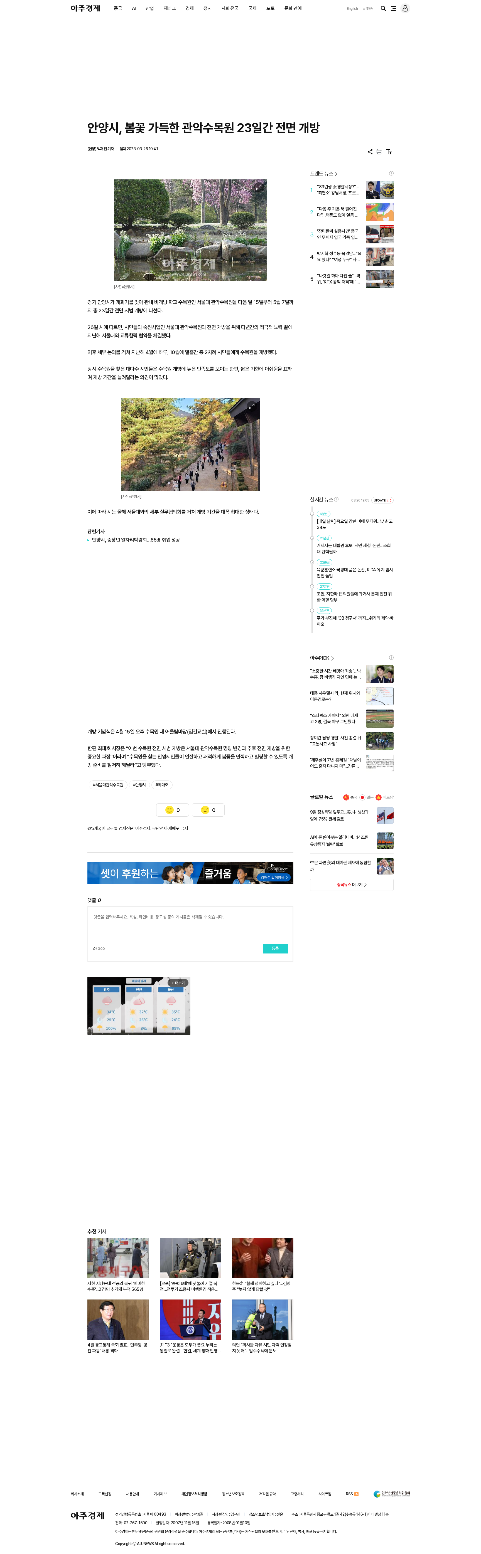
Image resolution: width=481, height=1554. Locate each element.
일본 (370, 797)
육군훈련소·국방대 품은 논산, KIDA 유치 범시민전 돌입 (355, 573)
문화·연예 (293, 8)
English (352, 8)
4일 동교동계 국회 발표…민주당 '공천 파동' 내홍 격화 (117, 1347)
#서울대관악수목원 (108, 784)
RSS (349, 1494)
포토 (270, 8)
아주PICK (319, 658)
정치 (207, 8)
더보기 (336, 886)
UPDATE (380, 500)
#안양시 (139, 784)
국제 (253, 8)
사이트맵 (324, 1494)
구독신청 (104, 1494)
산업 (150, 8)
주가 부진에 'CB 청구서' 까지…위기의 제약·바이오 (355, 621)
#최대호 (162, 784)
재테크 (170, 8)
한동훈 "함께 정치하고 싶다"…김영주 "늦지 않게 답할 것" (261, 1286)
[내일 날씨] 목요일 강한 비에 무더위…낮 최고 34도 (354, 524)
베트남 (388, 797)
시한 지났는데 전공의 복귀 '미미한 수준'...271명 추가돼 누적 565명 (116, 1286)
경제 (190, 8)
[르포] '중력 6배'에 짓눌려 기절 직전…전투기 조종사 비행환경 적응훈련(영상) (189, 1286)
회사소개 (77, 1494)
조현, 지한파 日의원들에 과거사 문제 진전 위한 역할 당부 (354, 597)
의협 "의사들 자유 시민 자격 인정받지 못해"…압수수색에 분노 (261, 1347)
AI (134, 8)
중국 (118, 8)
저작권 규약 (267, 1494)
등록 (275, 948)
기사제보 (160, 1494)
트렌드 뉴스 (321, 174)
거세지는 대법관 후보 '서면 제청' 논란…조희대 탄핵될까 (354, 548)
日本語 (367, 8)
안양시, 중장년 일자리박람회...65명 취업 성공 (136, 540)
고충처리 (297, 1494)
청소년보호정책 (233, 1494)
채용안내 (132, 1494)
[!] (391, 173)
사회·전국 (230, 8)
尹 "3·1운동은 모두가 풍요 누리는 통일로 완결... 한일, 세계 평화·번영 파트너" (188, 1348)
